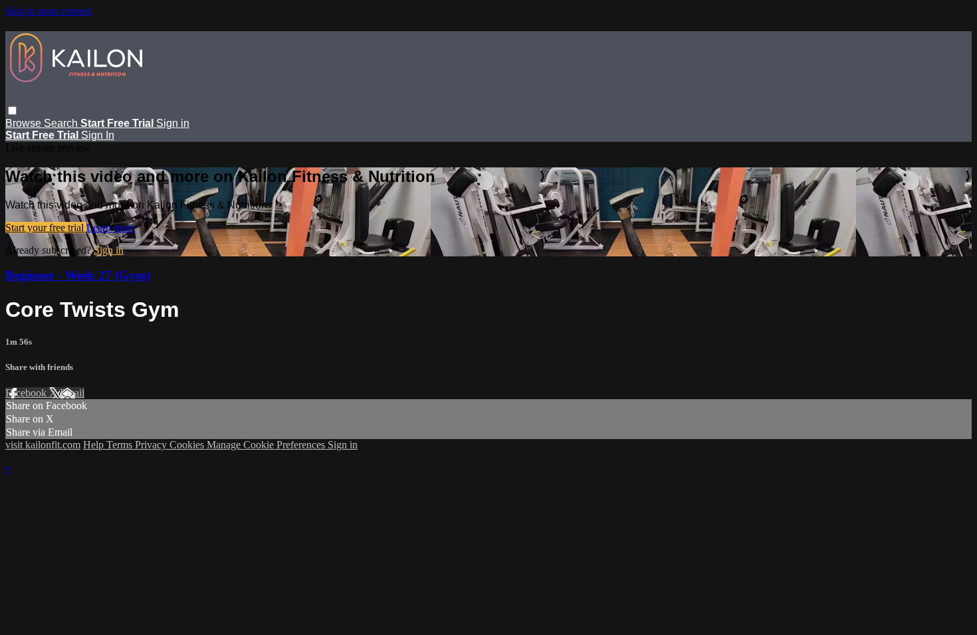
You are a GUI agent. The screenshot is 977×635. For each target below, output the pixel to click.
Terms (120, 444)
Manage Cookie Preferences (267, 444)
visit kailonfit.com (42, 444)
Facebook (27, 393)
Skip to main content (48, 11)
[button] (12, 110)
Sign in (172, 123)
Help (94, 444)
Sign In (97, 135)
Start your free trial (45, 227)
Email (72, 393)
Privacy (152, 444)
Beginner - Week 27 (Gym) (77, 275)
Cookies (188, 444)
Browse (24, 123)
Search (62, 123)
